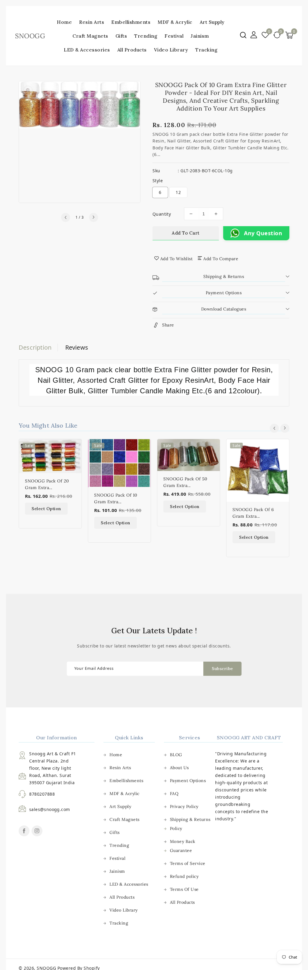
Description (35, 347)
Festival (174, 36)
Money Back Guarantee (183, 846)
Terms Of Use (184, 889)
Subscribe (222, 668)
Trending (145, 36)
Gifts (121, 36)
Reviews (76, 347)
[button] (243, 35)
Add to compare (220, 258)
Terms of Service (187, 863)
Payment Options (188, 780)
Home (115, 754)
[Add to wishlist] (74, 447)
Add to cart (186, 233)
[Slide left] (65, 217)
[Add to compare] (74, 460)
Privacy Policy (184, 806)
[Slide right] (93, 217)
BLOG (176, 754)
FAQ (174, 793)
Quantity (161, 214)
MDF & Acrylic (175, 22)
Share (168, 325)
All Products (121, 897)
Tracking (118, 923)
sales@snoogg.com (49, 809)
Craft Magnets (90, 36)
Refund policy (184, 876)
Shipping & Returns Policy (190, 824)
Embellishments (130, 22)
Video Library (123, 910)
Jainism (200, 36)
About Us (179, 767)
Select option (46, 508)
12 (178, 192)
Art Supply (212, 22)
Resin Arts (91, 22)
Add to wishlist (176, 258)
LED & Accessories (87, 50)
